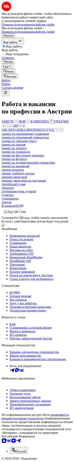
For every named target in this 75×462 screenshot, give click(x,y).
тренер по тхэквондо (16, 151)
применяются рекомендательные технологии (35, 416)
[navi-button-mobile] (6, 93)
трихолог (8, 187)
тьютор (6, 202)
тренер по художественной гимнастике (28, 162)
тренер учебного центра (18, 173)
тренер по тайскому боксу (19, 141)
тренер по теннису (14, 148)
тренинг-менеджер (14, 177)
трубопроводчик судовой (19, 191)
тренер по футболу (14, 159)
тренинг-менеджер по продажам (24, 180)
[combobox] (19, 450)
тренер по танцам (14, 144)
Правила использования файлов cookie (28, 31)
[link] (8, 71)
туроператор (10, 198)
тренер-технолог (13, 169)
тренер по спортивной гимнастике (25, 137)
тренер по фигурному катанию (23, 155)
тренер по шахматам (15, 166)
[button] (6, 80)
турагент (8, 195)
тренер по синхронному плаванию (25, 133)
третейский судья (13, 184)
